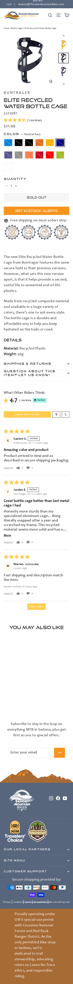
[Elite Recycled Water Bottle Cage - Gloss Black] (14, 705)
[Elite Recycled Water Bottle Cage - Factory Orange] (18, 705)
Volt (60, 155)
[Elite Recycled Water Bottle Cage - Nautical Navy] (26, 705)
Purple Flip (8, 155)
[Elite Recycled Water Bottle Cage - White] (14, 708)
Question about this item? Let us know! (30, 373)
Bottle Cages (17, 28)
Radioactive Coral (29, 155)
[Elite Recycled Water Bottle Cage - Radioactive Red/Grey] (43, 705)
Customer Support (25, 871)
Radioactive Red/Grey (39, 155)
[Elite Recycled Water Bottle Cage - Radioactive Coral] (38, 705)
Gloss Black (29, 143)
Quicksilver (18, 155)
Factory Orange (39, 143)
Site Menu (14, 860)
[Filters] (56, 414)
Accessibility (40, 902)
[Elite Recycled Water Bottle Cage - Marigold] (22, 705)
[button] (15, 120)
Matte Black (18, 143)
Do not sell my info (60, 902)
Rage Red (49, 155)
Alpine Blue (8, 143)
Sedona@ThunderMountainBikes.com (41, 4)
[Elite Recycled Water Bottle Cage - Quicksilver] (34, 705)
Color (22, 134)
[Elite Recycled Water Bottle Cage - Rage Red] (5, 708)
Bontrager (17, 93)
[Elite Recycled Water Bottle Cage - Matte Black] (10, 705)
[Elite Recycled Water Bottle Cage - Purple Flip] (30, 705)
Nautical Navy (60, 143)
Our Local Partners (27, 849)
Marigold (49, 143)
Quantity (15, 178)
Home (6, 28)
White (8, 167)
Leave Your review (27, 414)
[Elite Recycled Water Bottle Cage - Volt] (10, 708)
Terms (28, 902)
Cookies (18, 902)
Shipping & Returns (27, 363)
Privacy (7, 902)
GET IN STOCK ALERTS (36, 211)
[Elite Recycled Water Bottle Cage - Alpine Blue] (5, 705)
